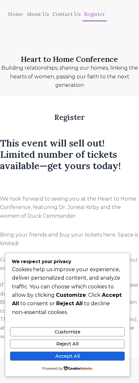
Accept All (67, 356)
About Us (38, 14)
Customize (67, 332)
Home (15, 14)
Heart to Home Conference (69, 59)
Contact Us (66, 14)
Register (94, 14)
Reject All (67, 344)
